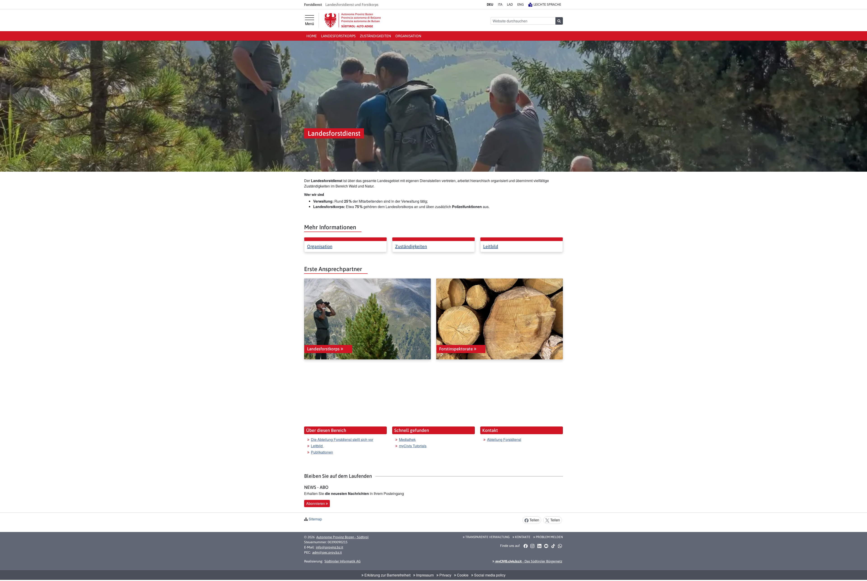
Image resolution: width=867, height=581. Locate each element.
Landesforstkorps (338, 36)
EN (520, 4)
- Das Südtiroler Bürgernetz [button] (528, 561)
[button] (525, 546)
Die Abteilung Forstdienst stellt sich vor (342, 439)
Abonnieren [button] (316, 503)
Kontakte (522, 537)
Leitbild (490, 246)
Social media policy (489, 575)
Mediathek (407, 439)
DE (490, 4)
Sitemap (315, 519)
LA (510, 4)
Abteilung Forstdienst (504, 439)
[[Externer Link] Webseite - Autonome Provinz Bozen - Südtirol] (352, 20)
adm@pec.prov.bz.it (327, 552)
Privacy (444, 575)
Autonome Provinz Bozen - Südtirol (342, 537)
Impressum (424, 575)
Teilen (534, 519)
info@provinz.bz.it (329, 547)
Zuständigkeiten (375, 36)
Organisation (408, 36)
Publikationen (322, 452)
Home (311, 36)
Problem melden (549, 537)
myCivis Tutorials (413, 445)
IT (500, 4)
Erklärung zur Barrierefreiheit (387, 575)
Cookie (462, 575)
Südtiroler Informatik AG (342, 561)
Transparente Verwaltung (487, 537)
